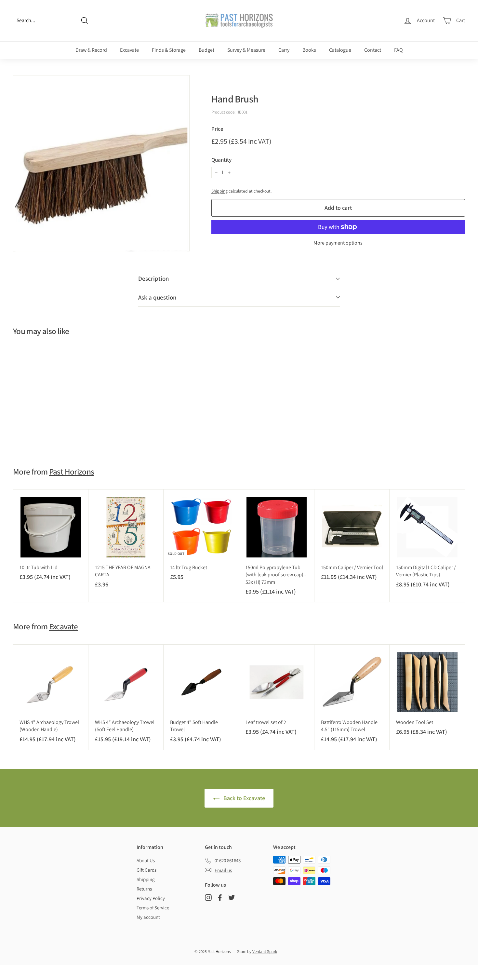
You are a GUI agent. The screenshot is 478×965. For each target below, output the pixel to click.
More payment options (338, 242)
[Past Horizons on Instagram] (208, 897)
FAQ (398, 50)
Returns (144, 889)
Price (217, 128)
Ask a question (157, 297)
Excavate (129, 50)
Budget (206, 50)
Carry (283, 50)
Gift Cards (146, 870)
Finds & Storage (169, 50)
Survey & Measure (246, 50)
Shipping (219, 191)
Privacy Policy (151, 898)
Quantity (221, 159)
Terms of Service (153, 908)
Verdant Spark (264, 951)
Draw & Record (91, 50)
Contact (372, 50)
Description (153, 278)
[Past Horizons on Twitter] (231, 897)
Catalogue (340, 50)
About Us (146, 860)
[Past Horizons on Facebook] (220, 897)
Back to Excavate (243, 798)
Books (309, 50)
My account (148, 917)
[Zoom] (101, 163)
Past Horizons (71, 471)
